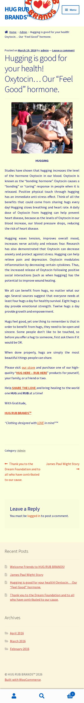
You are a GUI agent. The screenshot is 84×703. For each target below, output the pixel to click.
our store (28, 367)
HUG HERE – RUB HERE (31, 373)
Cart (64, 692)
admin (45, 50)
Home (13, 32)
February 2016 (19, 649)
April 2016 (17, 633)
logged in (33, 516)
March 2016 (18, 641)
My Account (14, 696)
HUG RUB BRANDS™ (18, 13)
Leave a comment (63, 50)
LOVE (40, 423)
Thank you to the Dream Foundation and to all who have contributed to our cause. (22, 472)
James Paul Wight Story (62, 466)
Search (42, 696)
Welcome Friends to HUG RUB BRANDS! (37, 567)
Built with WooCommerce (23, 680)
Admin (23, 32)
